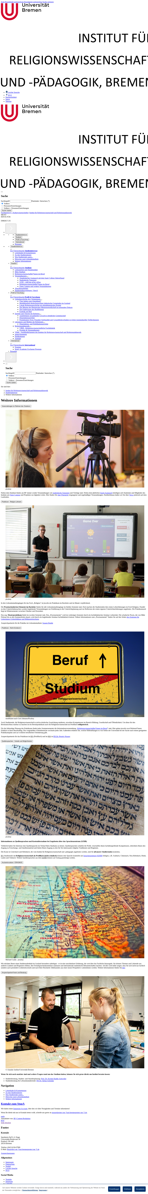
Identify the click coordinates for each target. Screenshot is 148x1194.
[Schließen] (11, 249)
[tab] (74, 406)
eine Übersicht (63, 495)
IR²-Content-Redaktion (22, 1119)
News (131, 495)
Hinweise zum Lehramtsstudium (17, 1097)
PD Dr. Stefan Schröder (45, 1081)
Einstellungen (114, 1189)
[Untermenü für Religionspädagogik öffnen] (30, 326)
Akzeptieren (140, 1189)
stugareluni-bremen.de (69, 1113)
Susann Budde (47, 623)
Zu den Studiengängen (14, 1093)
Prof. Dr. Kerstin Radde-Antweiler (53, 1079)
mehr (3, 1116)
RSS (2, 1121)
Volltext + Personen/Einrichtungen (16, 208)
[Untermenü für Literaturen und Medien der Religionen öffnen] (44, 322)
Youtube (9, 1179)
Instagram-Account (20, 1109)
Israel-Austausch (106, 493)
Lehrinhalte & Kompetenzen (16, 1091)
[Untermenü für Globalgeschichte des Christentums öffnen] (41, 299)
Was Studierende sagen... (15, 1095)
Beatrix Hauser (61, 736)
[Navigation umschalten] (2, 191)
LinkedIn (9, 1184)
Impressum (10, 1162)
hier (123, 968)
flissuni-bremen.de (23, 1149)
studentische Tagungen (61, 493)
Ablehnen (127, 1189)
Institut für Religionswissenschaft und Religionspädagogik (50, 213)
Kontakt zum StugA (13, 1103)
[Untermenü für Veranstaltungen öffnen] (27, 276)
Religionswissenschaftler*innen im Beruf (92, 728)
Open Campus (15, 495)
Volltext (6, 204)
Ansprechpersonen (8, 1153)
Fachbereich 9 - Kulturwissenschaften (14, 213)
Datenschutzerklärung (30, 1190)
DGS (7, 1170)
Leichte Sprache (11, 1168)
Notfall (8, 1166)
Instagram (9, 1181)
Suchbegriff (5, 201)
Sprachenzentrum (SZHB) (93, 856)
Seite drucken (6, 1123)
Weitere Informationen (14, 1099)
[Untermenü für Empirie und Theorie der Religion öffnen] (40, 314)
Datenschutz (10, 1164)
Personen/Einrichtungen (12, 206)
